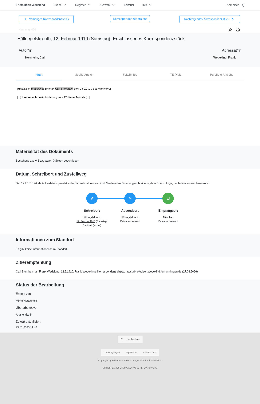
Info (147, 5)
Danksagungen (112, 352)
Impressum (131, 352)
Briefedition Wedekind (30, 4)
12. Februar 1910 (70, 38)
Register (83, 5)
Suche (60, 5)
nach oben (133, 339)
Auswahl (108, 5)
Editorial (129, 4)
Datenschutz (149, 352)
